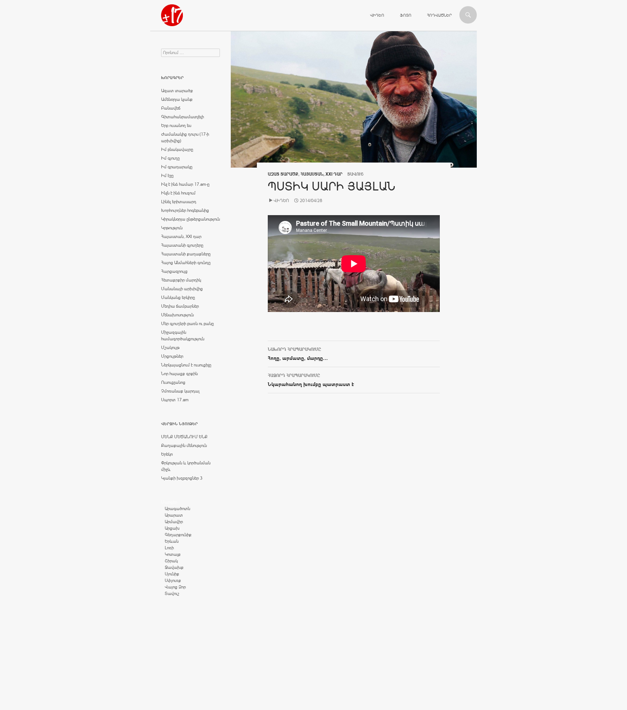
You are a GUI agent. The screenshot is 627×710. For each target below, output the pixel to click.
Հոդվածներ (439, 15)
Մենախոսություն (177, 314)
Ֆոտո (405, 15)
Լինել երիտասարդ (178, 201)
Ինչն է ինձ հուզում (178, 193)
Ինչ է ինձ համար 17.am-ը (185, 184)
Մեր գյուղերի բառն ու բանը (187, 323)
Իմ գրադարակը (176, 166)
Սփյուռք (173, 580)
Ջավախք (174, 567)
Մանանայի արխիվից (182, 288)
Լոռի (169, 547)
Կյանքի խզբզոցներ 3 (181, 478)
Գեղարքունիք (178, 534)
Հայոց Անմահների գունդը (185, 262)
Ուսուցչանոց (173, 382)
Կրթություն (172, 227)
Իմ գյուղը (170, 158)
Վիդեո (377, 15)
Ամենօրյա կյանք (177, 99)
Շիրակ (171, 560)
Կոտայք (173, 554)
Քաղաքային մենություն (184, 445)
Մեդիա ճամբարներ (180, 306)
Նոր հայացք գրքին (179, 373)
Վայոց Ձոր (175, 587)
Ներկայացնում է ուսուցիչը (186, 365)
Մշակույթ (170, 347)
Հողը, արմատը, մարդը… (298, 354)
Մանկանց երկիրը (178, 297)
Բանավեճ (170, 108)
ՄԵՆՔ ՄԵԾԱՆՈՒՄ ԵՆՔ (184, 436)
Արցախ (172, 528)
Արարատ (174, 515)
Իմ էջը (167, 175)
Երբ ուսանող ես (176, 125)
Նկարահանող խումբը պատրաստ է (311, 380)
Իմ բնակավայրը (177, 149)
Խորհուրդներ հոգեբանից (185, 210)
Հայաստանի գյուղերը (182, 245)
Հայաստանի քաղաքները (185, 253)
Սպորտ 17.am (175, 399)
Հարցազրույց (174, 271)
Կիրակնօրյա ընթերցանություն (190, 219)
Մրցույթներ (172, 356)
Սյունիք (172, 573)
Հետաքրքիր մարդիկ (181, 280)
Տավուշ (172, 593)
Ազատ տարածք (283, 174)
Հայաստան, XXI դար (321, 174)
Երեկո (167, 454)
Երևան (172, 541)
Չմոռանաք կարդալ (180, 391)
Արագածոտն (177, 508)
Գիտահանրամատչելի (182, 116)
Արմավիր (174, 521)
